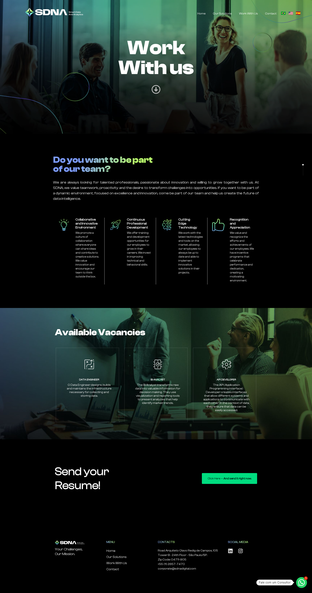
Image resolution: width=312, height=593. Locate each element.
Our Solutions (222, 13)
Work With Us (248, 13)
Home (201, 13)
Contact (270, 13)
